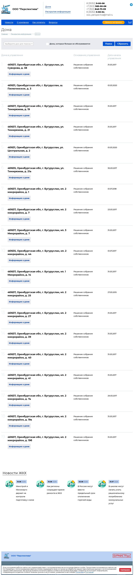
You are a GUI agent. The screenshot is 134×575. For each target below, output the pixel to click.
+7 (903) (96, 6)
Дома (48, 6)
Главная (4, 34)
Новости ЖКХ (14, 473)
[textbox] (18, 44)
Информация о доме (19, 74)
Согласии (89, 572)
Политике (80, 572)
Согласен (125, 570)
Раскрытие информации (58, 11)
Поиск (108, 44)
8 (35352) (95, 3)
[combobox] (18, 44)
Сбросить (122, 44)
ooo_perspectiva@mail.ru (99, 15)
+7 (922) (96, 9)
